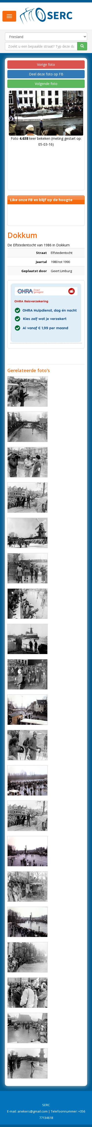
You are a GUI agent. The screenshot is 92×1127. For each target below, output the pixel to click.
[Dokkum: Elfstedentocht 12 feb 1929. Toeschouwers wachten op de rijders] (27, 639)
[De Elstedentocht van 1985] (27, 497)
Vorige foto (46, 64)
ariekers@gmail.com (32, 1111)
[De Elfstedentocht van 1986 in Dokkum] (27, 710)
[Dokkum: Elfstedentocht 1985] (27, 533)
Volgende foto (46, 83)
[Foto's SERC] (46, 15)
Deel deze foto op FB (46, 74)
